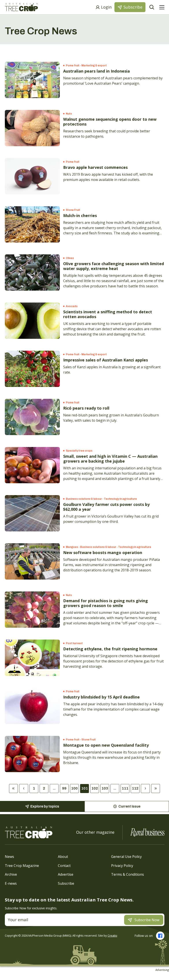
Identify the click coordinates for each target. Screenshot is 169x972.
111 (125, 788)
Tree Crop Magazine (22, 865)
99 (64, 788)
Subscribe (66, 883)
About (63, 856)
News (9, 856)
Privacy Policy (122, 865)
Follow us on (143, 936)
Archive (11, 874)
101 (84, 788)
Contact (64, 865)
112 (135, 788)
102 (94, 788)
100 (74, 788)
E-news (11, 883)
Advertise (65, 874)
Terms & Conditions (127, 874)
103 (104, 788)
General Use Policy (126, 856)
